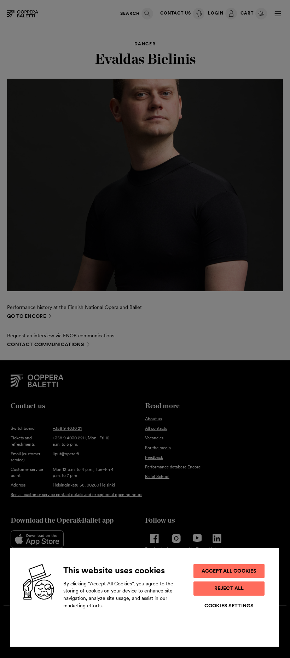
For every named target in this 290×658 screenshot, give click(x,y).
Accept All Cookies (229, 571)
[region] (144, 597)
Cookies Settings (229, 605)
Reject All (229, 588)
